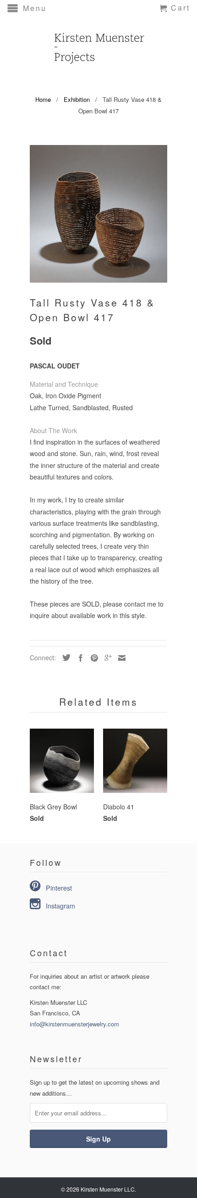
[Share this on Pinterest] (92, 658)
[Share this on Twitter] (64, 657)
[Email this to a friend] (120, 658)
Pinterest (59, 887)
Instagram (60, 905)
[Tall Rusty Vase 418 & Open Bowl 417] (98, 214)
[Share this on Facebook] (78, 658)
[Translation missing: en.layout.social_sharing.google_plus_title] (106, 658)
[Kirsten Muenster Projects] (98, 43)
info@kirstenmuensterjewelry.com (74, 1024)
